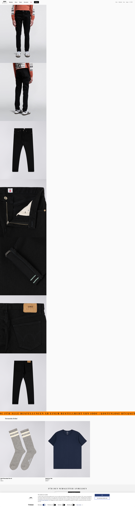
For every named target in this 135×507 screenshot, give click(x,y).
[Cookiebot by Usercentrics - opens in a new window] (30, 505)
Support (127, 2)
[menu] (24, 2)
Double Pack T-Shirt (48, 479)
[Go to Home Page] (4, 2)
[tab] (61, 2)
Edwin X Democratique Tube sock (6, 479)
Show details (79, 504)
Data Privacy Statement (43, 500)
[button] (131, 2)
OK (102, 495)
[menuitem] (11, 2)
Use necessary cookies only (102, 498)
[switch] (54, 505)
